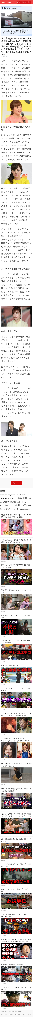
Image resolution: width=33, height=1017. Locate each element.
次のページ (16, 483)
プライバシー (24, 1014)
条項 (19, 1014)
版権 (29, 1014)
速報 (29, 2)
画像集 (24, 2)
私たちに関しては (6, 1014)
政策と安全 (14, 1014)
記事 (18, 2)
